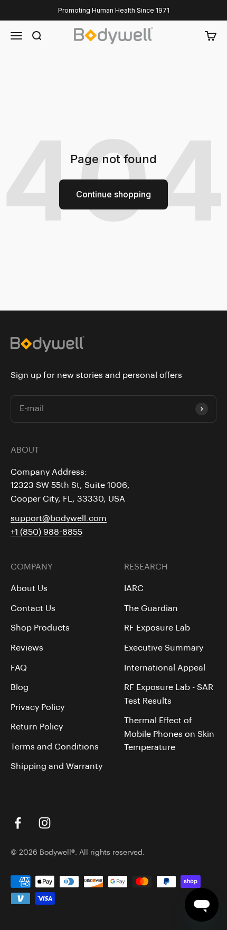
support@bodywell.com (59, 518)
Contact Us (33, 608)
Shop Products (40, 628)
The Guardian (151, 608)
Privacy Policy (37, 707)
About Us (29, 588)
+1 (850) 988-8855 (46, 532)
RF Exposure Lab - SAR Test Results (168, 694)
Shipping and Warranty (56, 766)
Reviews (27, 648)
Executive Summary (163, 648)
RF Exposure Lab (157, 628)
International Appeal (164, 668)
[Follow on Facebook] (18, 823)
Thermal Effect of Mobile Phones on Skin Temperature (169, 734)
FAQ (19, 668)
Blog (20, 687)
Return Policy (37, 727)
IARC (134, 588)
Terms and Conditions (55, 747)
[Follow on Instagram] (44, 823)
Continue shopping (113, 194)
